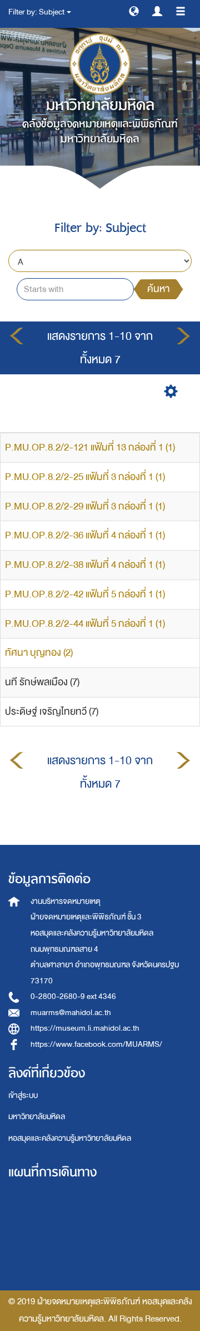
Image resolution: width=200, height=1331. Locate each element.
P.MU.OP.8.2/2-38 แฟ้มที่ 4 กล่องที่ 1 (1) (85, 564)
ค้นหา (158, 289)
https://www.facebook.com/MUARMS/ (96, 1044)
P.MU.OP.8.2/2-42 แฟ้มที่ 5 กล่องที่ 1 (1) (85, 594)
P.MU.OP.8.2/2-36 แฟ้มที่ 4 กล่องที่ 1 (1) (85, 535)
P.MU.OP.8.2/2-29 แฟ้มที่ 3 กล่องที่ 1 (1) (85, 506)
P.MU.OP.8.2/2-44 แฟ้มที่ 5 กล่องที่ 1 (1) (85, 623)
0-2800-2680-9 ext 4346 (73, 996)
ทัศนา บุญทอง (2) (39, 652)
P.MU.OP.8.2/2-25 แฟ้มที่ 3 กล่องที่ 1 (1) (85, 477)
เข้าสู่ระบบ (23, 1095)
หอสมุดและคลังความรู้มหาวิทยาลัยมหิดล (69, 1138)
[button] (134, 10)
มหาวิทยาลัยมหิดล (36, 1117)
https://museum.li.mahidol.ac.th (85, 1028)
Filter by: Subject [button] (37, 12)
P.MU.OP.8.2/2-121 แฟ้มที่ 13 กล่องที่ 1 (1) (90, 447)
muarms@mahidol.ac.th (71, 1013)
